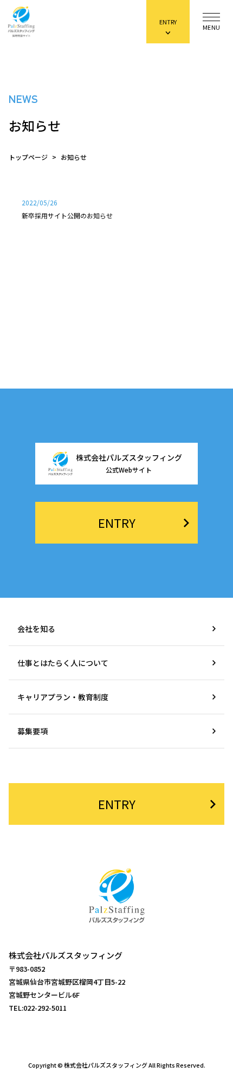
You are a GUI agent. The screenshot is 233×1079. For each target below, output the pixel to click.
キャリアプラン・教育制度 (62, 697)
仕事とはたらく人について (62, 662)
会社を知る (36, 628)
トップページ (28, 157)
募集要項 (32, 731)
